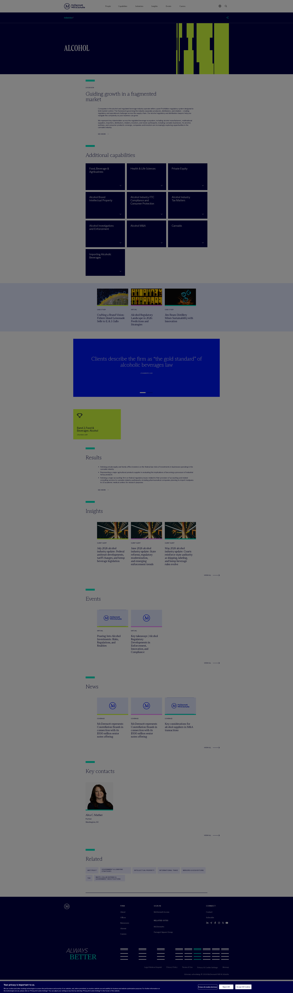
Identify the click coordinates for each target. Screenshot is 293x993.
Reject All (226, 987)
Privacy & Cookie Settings (207, 987)
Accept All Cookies (243, 987)
